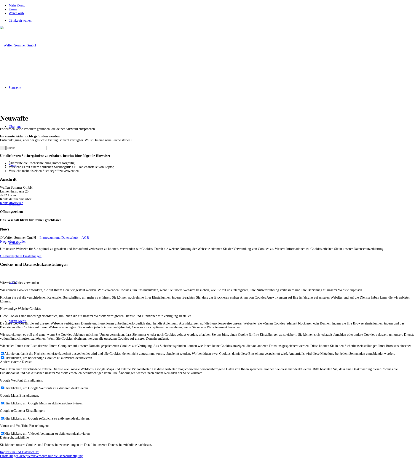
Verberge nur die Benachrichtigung (59, 456)
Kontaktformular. (11, 203)
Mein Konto (17, 5)
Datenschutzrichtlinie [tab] (14, 437)
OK (2, 256)
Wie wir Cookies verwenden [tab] (19, 283)
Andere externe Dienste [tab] (16, 362)
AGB (85, 237)
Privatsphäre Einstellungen (23, 256)
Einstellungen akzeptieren (17, 456)
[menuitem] (212, 5)
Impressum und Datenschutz (59, 237)
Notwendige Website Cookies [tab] (20, 308)
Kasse (13, 9)
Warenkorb (16, 13)
